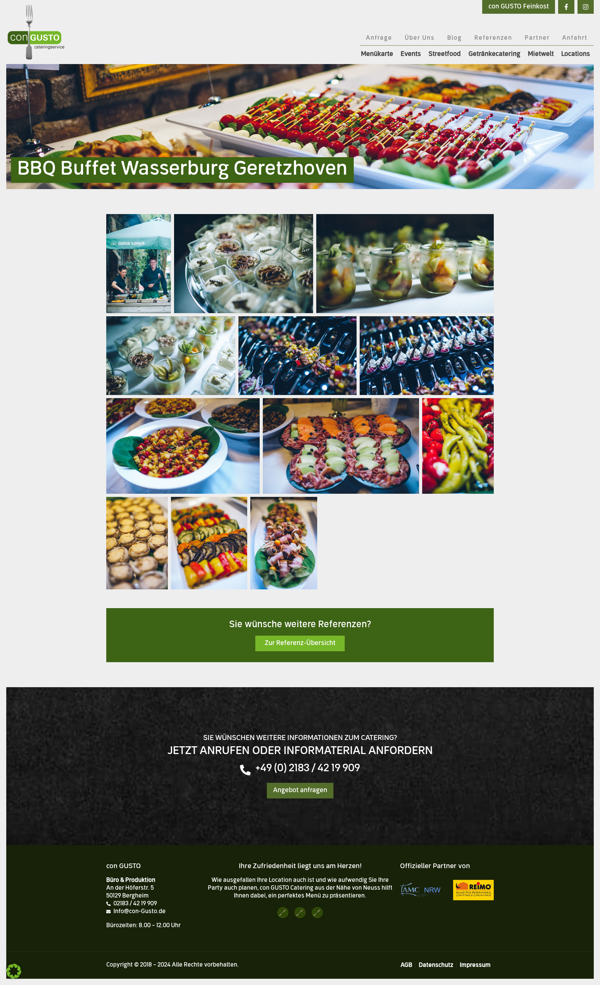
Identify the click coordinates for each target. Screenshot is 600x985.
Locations (575, 54)
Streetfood (444, 54)
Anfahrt (575, 38)
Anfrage (379, 38)
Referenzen (493, 38)
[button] (14, 971)
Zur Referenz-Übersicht (300, 643)
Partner (537, 38)
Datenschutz (436, 965)
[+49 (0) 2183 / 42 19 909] (245, 770)
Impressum (475, 965)
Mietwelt (541, 54)
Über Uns (420, 38)
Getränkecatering (494, 54)
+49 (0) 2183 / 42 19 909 (307, 769)
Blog (454, 38)
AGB (406, 965)
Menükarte (377, 54)
